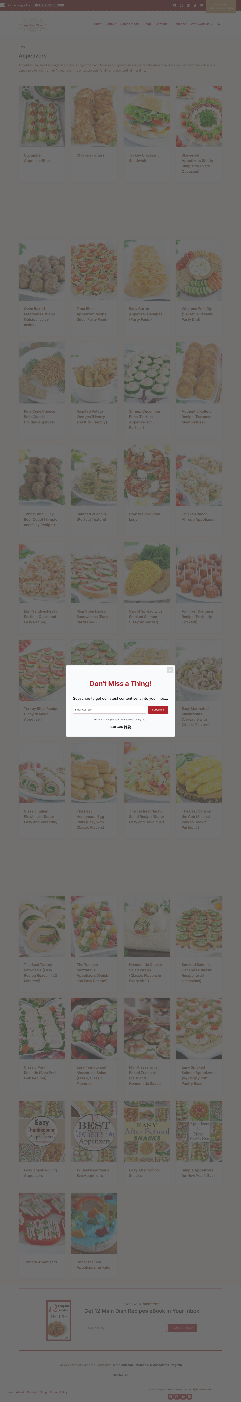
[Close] (170, 670)
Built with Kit (120, 727)
